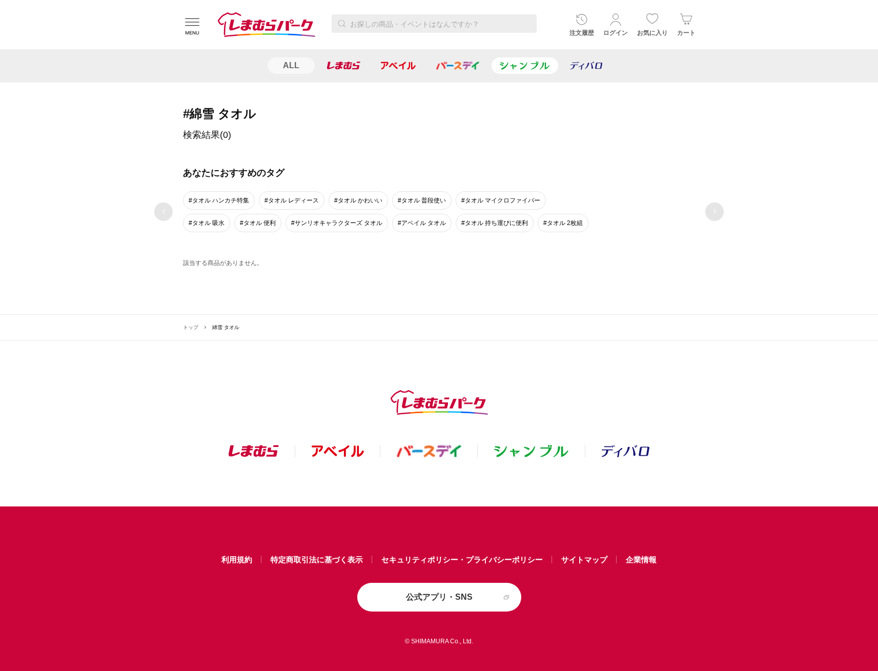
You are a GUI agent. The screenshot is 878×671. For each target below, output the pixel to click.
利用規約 (236, 559)
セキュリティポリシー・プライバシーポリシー (462, 559)
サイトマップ (584, 559)
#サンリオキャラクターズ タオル (336, 223)
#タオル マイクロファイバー (500, 200)
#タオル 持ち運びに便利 (494, 223)
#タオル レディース (291, 200)
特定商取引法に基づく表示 (317, 559)
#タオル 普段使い (422, 200)
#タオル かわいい (358, 200)
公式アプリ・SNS (439, 597)
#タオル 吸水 (206, 223)
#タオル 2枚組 (563, 223)
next (715, 211)
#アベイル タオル (422, 223)
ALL (291, 65)
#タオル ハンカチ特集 (219, 200)
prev (164, 211)
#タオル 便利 (258, 223)
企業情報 (641, 559)
